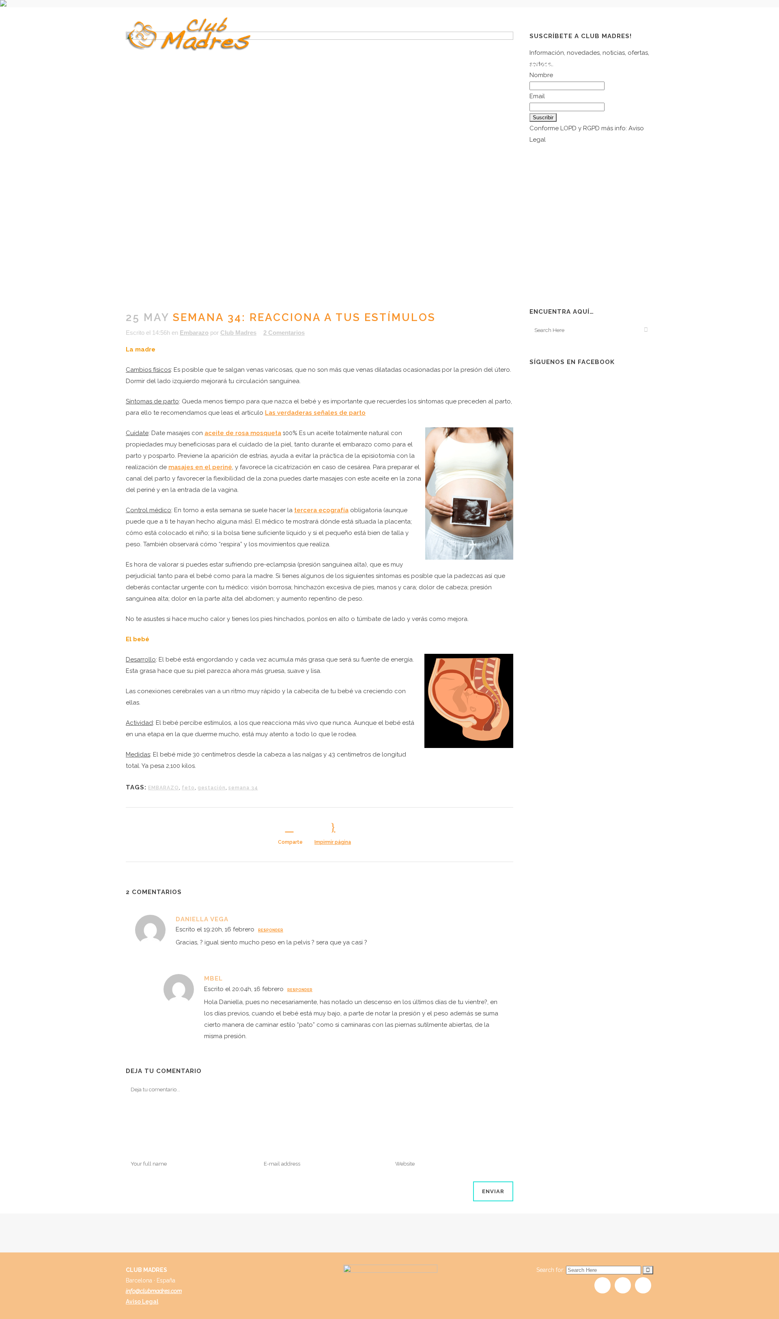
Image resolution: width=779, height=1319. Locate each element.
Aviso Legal (142, 1301)
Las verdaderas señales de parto (315, 412)
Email (537, 96)
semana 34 (243, 788)
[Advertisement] (590, 236)
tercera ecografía (321, 510)
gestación (212, 788)
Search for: (550, 1270)
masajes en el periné (200, 467)
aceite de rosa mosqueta (242, 433)
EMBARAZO (163, 788)
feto (188, 788)
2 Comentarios (284, 332)
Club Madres (238, 332)
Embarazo (194, 332)
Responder (270, 930)
